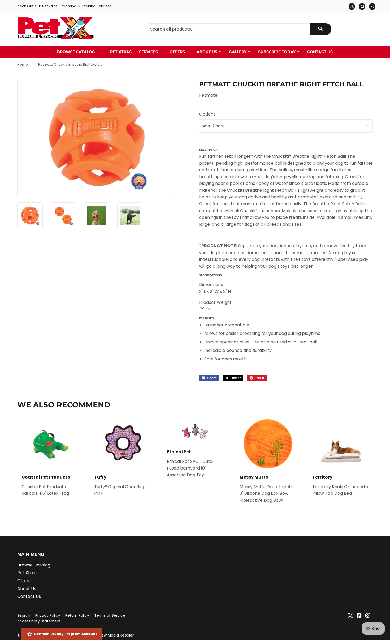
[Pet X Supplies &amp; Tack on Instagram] (367, 616)
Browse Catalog (76, 52)
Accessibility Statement (39, 621)
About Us (207, 52)
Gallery (238, 52)
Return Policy (77, 615)
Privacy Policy (47, 615)
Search (23, 615)
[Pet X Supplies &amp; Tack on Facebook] (359, 616)
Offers (178, 52)
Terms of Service (109, 615)
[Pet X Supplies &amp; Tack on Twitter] (350, 616)
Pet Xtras (121, 52)
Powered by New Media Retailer (105, 635)
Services (149, 52)
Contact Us (320, 52)
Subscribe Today (277, 52)
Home (22, 64)
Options (207, 114)
